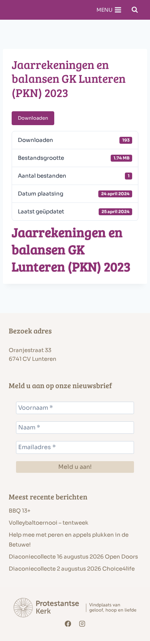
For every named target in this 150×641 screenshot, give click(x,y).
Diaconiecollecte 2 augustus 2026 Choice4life (72, 568)
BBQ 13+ (20, 510)
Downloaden (33, 118)
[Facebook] (68, 624)
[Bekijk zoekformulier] (134, 9)
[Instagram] (82, 624)
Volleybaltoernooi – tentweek (48, 522)
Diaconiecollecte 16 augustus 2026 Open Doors (73, 556)
